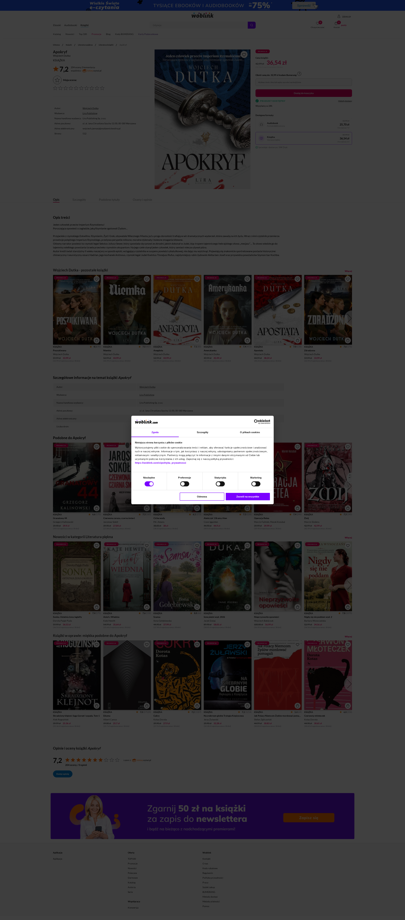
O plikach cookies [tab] (250, 432)
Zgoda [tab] (155, 432)
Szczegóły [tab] (202, 432)
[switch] (184, 483)
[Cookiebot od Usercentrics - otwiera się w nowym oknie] (256, 421)
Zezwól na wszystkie (247, 496)
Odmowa (202, 496)
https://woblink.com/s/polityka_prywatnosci (160, 462)
